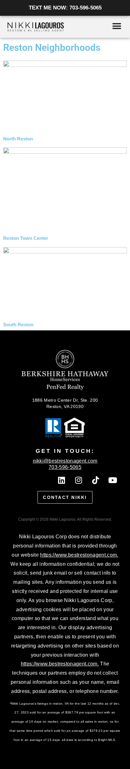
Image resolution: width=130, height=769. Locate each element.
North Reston (18, 138)
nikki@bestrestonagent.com (65, 461)
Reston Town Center (25, 238)
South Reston (18, 324)
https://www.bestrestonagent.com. (79, 555)
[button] (116, 26)
